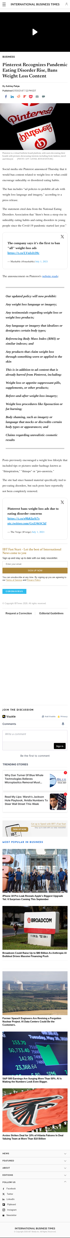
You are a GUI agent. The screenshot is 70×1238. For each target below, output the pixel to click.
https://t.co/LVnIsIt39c (23, 253)
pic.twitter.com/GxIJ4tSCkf (26, 523)
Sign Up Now (19, 829)
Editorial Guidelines (51, 613)
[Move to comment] (43, 96)
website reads (50, 276)
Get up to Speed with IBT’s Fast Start (48, 824)
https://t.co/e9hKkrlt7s (23, 518)
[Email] (37, 96)
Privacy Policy (33, 580)
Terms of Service (14, 580)
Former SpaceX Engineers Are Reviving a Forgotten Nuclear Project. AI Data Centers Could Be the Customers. (31, 1021)
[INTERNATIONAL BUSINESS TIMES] (35, 5)
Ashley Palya (13, 86)
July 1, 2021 (41, 261)
